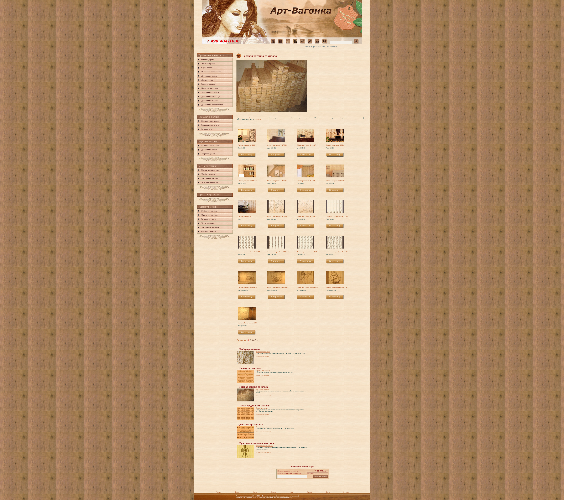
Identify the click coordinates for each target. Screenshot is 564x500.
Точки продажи (207, 223)
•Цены (254, 492)
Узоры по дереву (208, 154)
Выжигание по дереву (210, 121)
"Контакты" (258, 119)
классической (245, 118)
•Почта (327, 492)
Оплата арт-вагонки (209, 215)
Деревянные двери (209, 76)
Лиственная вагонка (209, 178)
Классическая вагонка (210, 170)
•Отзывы (309, 492)
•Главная (218, 492)
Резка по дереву (207, 129)
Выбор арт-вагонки (209, 211)
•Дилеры (273, 492)
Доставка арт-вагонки (210, 227)
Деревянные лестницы (210, 96)
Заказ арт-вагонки (207, 206)
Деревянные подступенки (212, 105)
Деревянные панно (209, 150)
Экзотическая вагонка (210, 182)
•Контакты (345, 492)
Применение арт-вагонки (211, 55)
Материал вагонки (207, 166)
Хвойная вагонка (208, 174)
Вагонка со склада (208, 219)
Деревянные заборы (209, 100)
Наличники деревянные (211, 72)
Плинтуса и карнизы (209, 88)
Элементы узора (208, 63)
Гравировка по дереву (210, 125)
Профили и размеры (208, 194)
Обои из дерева (207, 59)
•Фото (236, 492)
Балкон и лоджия (208, 84)
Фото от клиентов (208, 231)
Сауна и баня (206, 68)
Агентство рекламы (282, 496)
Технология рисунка (208, 117)
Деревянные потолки (210, 92)
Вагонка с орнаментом (210, 145)
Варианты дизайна (207, 141)
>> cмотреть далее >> (263, 356)
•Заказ (291, 492)
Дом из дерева (207, 80)
